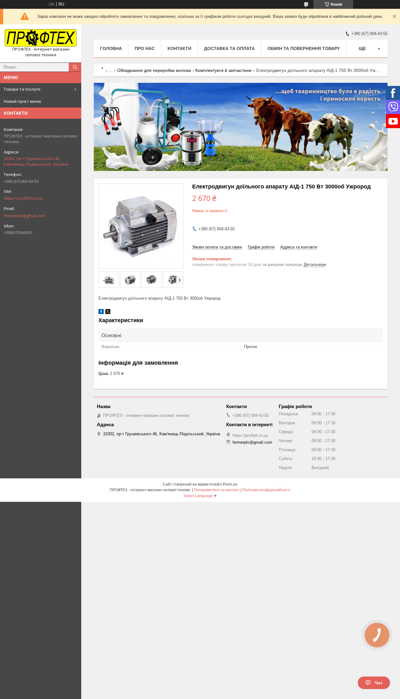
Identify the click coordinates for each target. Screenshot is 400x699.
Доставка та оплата (229, 48)
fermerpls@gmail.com (24, 215)
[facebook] (101, 312)
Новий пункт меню (22, 101)
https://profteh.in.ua (23, 198)
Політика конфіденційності (266, 490)
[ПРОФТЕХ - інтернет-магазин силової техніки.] (41, 38)
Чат (378, 682)
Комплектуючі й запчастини (223, 70)
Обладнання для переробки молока (154, 70)
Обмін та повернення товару (304, 48)
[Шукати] (75, 67)
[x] (107, 312)
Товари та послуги (22, 89)
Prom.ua (230, 484)
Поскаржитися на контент (217, 490)
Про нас (145, 48)
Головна (111, 48)
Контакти (179, 48)
